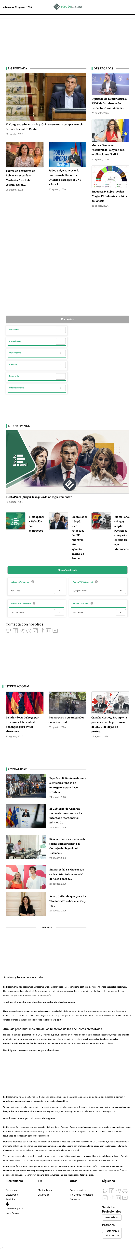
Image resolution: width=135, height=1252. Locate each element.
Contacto (75, 1199)
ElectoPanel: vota (67, 570)
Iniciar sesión (112, 1235)
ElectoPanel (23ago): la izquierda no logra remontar (39, 496)
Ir (60, 330)
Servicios (10, 1199)
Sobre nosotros (78, 1190)
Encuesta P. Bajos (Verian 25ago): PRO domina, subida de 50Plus (109, 196)
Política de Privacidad (81, 1194)
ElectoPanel (12, 1194)
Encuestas (67, 319)
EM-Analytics (45, 1190)
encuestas (96, 1127)
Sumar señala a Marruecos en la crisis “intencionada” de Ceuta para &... (66, 874)
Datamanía (44, 1194)
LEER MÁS (46, 927)
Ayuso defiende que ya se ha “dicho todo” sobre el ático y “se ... (67, 901)
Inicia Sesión (12, 1213)
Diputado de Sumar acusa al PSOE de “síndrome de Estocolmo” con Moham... (110, 103)
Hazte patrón (112, 1231)
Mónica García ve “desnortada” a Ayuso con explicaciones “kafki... (108, 149)
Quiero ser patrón (15, 1208)
